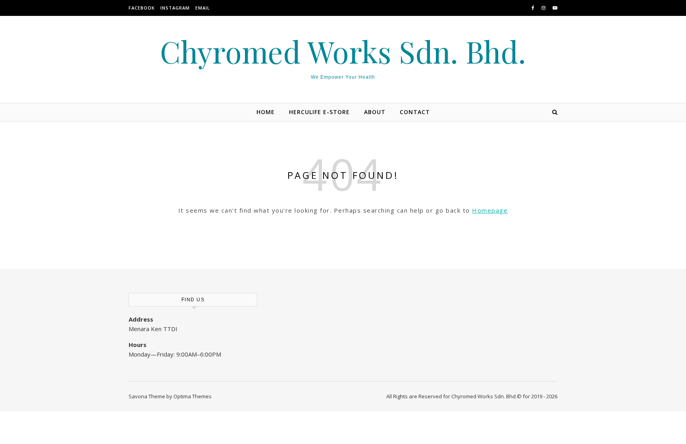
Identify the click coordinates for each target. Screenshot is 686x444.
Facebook (142, 8)
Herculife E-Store (319, 112)
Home (265, 112)
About (374, 112)
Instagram (175, 8)
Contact (415, 112)
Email (202, 8)
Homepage (490, 210)
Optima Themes (192, 396)
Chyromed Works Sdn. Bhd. (343, 51)
